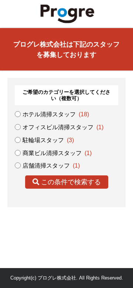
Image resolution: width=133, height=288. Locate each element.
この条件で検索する (70, 182)
